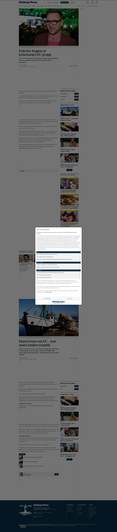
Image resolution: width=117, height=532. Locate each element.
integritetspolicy (48, 292)
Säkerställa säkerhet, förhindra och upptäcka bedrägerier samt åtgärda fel (50, 272)
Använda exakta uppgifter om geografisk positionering (47, 264)
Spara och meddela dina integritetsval (44, 277)
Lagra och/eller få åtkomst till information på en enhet (47, 254)
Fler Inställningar (47, 298)
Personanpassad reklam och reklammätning (45, 256)
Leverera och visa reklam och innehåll (44, 275)
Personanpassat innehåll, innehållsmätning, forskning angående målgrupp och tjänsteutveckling (54, 259)
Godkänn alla (70, 298)
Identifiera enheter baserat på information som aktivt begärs (48, 267)
